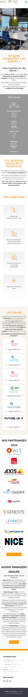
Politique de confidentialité (11, 691)
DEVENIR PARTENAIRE (14, 554)
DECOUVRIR (14, 642)
